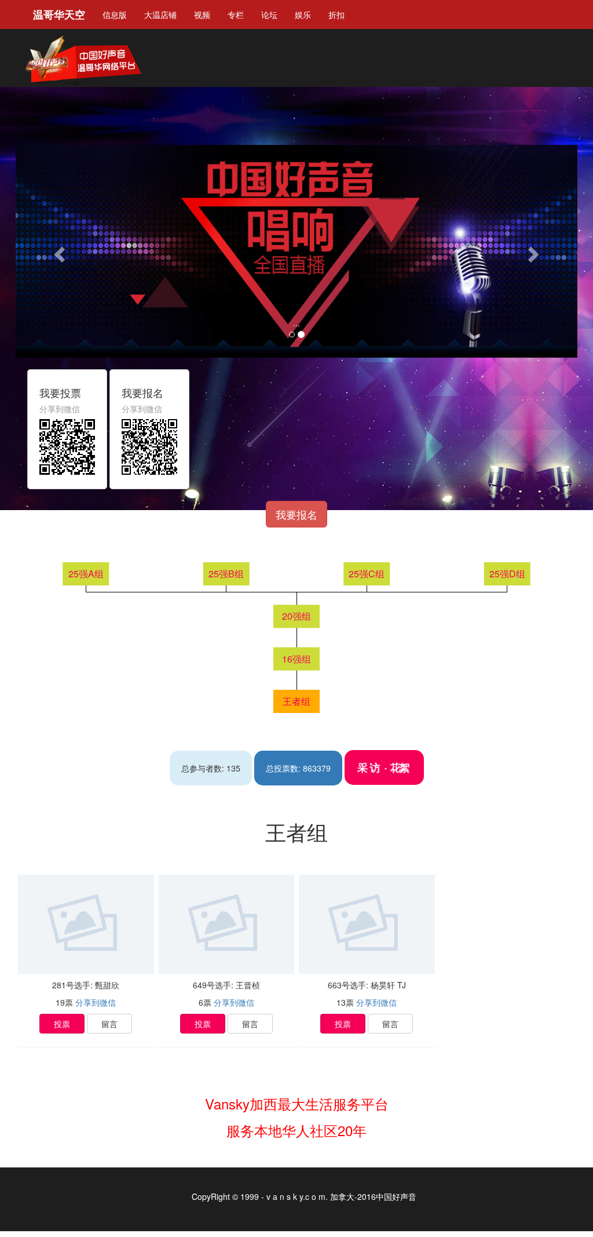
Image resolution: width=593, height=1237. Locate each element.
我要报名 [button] (296, 514)
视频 (202, 14)
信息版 (115, 14)
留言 (109, 1023)
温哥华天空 (59, 14)
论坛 (269, 14)
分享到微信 (95, 1002)
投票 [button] (62, 1023)
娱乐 (303, 14)
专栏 (236, 14)
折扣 (336, 14)
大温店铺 (160, 14)
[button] (58, 251)
